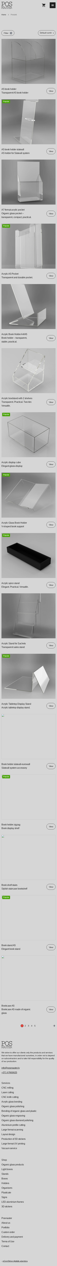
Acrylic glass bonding (11, 1101)
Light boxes (7, 1169)
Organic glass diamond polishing (17, 1120)
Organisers (6, 1188)
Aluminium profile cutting (13, 1125)
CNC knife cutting (10, 1097)
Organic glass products (12, 1164)
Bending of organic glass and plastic (18, 1111)
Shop (4, 1160)
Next (54, 1025)
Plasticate (6, 1192)
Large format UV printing (13, 1143)
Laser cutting (7, 1092)
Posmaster (6, 1218)
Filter (6, 33)
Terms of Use (7, 1241)
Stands (4, 1174)
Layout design (8, 1134)
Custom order (8, 1232)
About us (5, 1223)
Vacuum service (9, 1148)
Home (3, 15)
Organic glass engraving (13, 1115)
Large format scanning (12, 1129)
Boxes (4, 1178)
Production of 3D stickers (13, 1139)
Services (5, 1083)
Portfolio (5, 1227)
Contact (5, 1246)
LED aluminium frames (12, 1202)
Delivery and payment (12, 1237)
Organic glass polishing (12, 1106)
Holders (5, 1183)
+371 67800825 (9, 1072)
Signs (4, 1197)
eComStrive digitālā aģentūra (15, 1261)
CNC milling (7, 1087)
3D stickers (6, 1206)
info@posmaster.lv (10, 1068)
